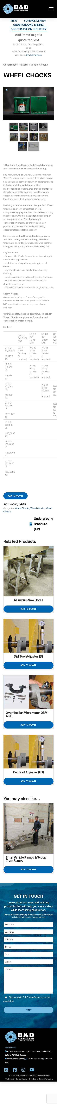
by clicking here (34, 55)
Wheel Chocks (39, 64)
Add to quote (15, 496)
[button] (51, 9)
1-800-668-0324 (35, 1059)
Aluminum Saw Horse (28, 600)
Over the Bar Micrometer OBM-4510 (27, 714)
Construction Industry (15, 64)
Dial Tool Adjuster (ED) (28, 772)
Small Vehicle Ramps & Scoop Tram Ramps (26, 859)
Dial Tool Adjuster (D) (28, 656)
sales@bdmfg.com (15, 1059)
